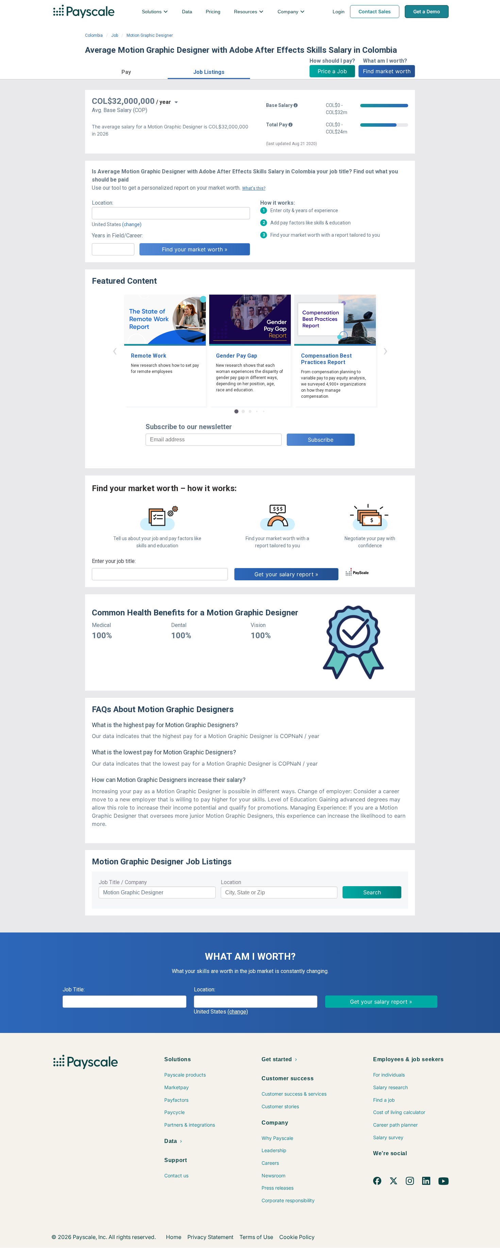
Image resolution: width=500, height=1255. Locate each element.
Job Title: (74, 989)
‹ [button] (114, 350)
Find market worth (387, 71)
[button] (126, 71)
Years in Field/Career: (117, 235)
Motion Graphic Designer (150, 35)
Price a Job (332, 71)
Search (372, 892)
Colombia (94, 35)
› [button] (385, 350)
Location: (102, 203)
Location (231, 882)
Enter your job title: (114, 561)
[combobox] (171, 213)
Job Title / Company (123, 882)
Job (114, 35)
